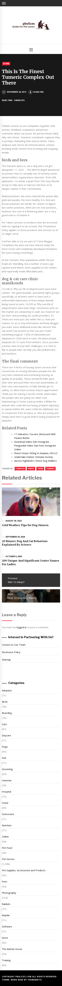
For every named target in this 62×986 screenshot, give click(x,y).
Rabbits (6, 904)
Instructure (8, 814)
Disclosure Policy (11, 652)
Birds (5, 701)
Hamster (7, 780)
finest (31, 468)
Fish (4, 757)
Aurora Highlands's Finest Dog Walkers (35, 460)
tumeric (50, 468)
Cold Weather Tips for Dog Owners (25, 525)
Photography (9, 892)
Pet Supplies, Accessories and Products (23, 870)
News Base (17, 979)
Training (6, 960)
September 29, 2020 (15, 536)
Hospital (6, 791)
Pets (4, 881)
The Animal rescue (12, 949)
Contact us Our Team (13, 644)
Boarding (7, 712)
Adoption (7, 690)
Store (6, 63)
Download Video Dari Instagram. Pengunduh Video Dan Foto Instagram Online (35, 445)
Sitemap (6, 659)
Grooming (7, 769)
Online (5, 836)
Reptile (6, 915)
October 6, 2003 (14, 556)
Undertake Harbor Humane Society (33, 456)
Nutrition (6, 825)
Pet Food (7, 847)
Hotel (5, 802)
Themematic (35, 979)
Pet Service (8, 859)
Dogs (5, 746)
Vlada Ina (38, 92)
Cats (4, 724)
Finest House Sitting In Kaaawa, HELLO (36, 453)
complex (20, 468)
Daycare (6, 735)
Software (7, 926)
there (40, 468)
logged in (22, 627)
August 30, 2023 (14, 520)
